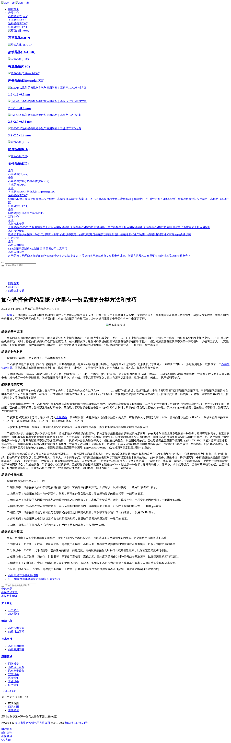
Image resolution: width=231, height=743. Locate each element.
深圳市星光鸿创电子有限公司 (32, 722)
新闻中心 (13, 287)
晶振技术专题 (16, 290)
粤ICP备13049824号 (76, 722)
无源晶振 (61, 417)
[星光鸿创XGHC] (115, 3)
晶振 (9, 315)
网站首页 (13, 9)
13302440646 (8, 691)
